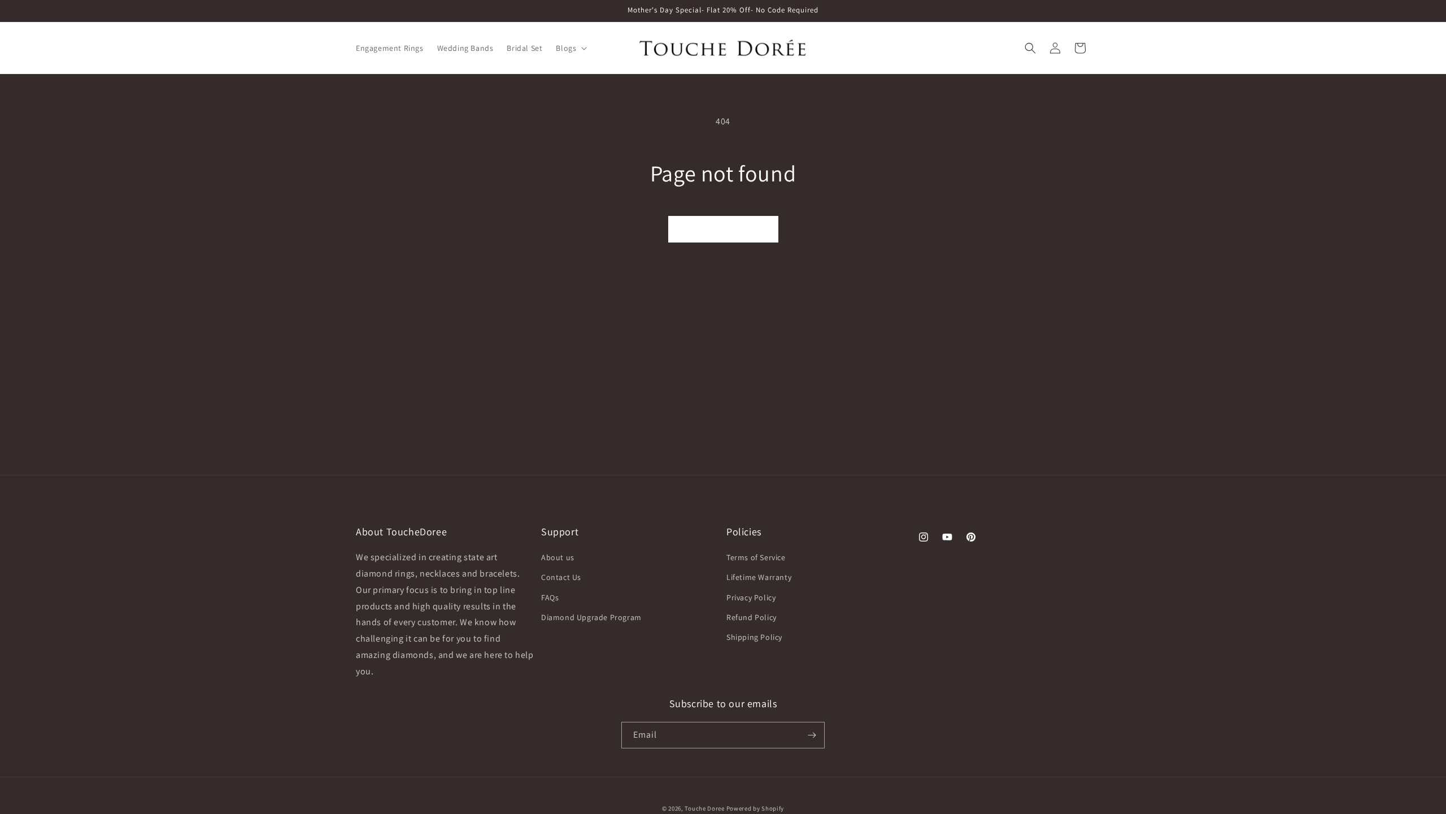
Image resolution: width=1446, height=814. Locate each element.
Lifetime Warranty (758, 578)
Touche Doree (704, 808)
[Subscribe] (811, 735)
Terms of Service (756, 558)
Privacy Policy (751, 597)
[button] (570, 48)
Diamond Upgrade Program (591, 617)
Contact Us (561, 578)
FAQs (550, 597)
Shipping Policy (754, 638)
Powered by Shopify (755, 808)
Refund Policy (751, 617)
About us (557, 558)
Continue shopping (723, 229)
